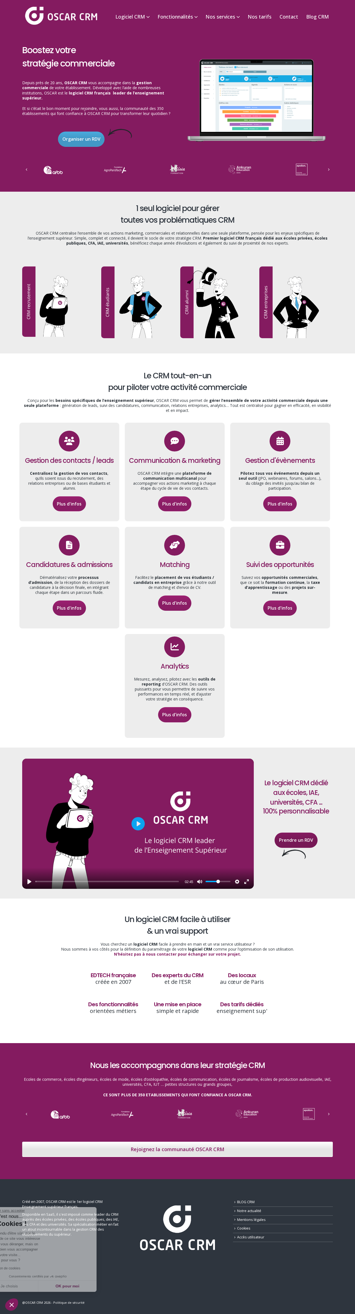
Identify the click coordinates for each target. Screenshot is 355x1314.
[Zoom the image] (256, 59)
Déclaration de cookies (28, 1268)
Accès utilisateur (250, 1237)
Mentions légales (251, 1219)
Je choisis (34, 1286)
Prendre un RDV (296, 840)
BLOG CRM (246, 1202)
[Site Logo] (61, 16)
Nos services (220, 16)
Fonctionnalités (175, 16)
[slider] (107, 881)
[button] (11, 1304)
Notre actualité (249, 1210)
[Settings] (237, 881)
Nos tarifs (260, 16)
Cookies (243, 1228)
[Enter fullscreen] (246, 881)
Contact (289, 16)
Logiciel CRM (130, 16)
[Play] (29, 881)
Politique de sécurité (69, 1302)
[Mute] (199, 881)
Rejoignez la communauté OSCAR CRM (177, 1149)
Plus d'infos (69, 504)
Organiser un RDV (81, 139)
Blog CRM (317, 16)
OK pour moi (93, 1286)
